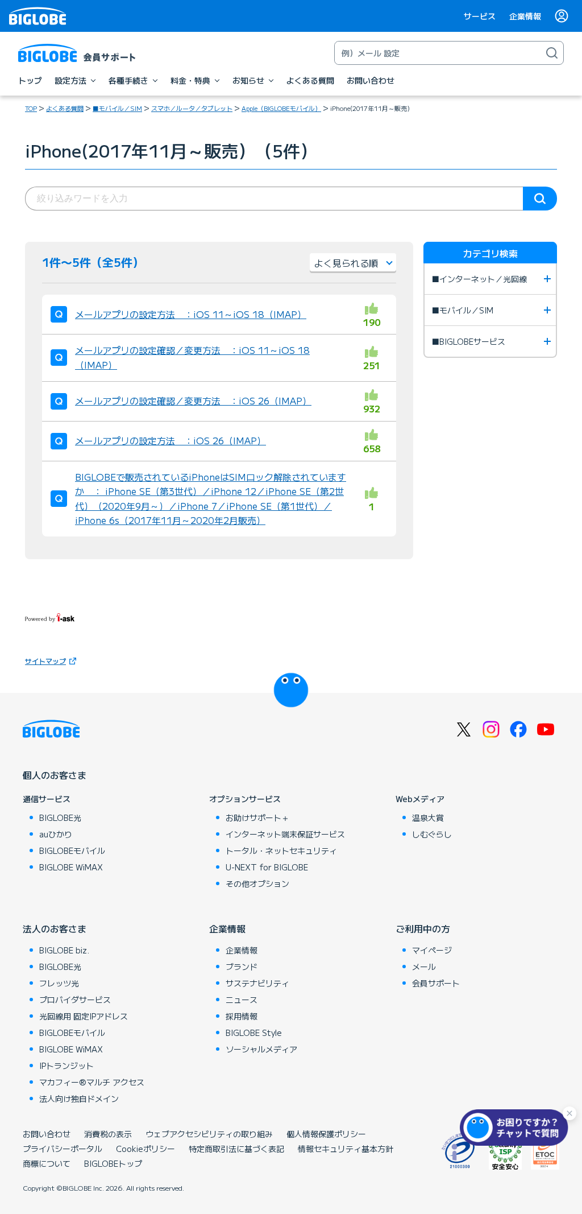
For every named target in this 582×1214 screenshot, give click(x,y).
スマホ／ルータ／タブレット (191, 108)
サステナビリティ (257, 983)
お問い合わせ (46, 1134)
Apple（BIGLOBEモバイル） (281, 108)
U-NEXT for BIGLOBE (267, 867)
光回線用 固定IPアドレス (83, 1016)
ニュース (241, 999)
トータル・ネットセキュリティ (281, 850)
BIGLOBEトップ (113, 1163)
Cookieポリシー (145, 1149)
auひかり (55, 834)
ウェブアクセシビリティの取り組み (209, 1134)
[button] (516, 1127)
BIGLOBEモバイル (72, 850)
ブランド (241, 966)
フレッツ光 (59, 983)
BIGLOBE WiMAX (71, 867)
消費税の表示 (108, 1134)
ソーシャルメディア (261, 1049)
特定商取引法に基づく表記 (236, 1149)
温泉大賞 (428, 817)
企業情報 (525, 16)
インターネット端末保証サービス (285, 834)
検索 (540, 198)
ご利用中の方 (423, 928)
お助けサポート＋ (257, 817)
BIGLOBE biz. (64, 950)
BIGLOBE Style (254, 1032)
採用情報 (241, 1016)
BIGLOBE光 (60, 817)
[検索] (552, 53)
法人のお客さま (54, 928)
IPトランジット (66, 1065)
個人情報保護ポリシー (326, 1134)
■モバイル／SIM (117, 108)
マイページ (432, 950)
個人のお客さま (54, 775)
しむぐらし (432, 834)
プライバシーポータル (62, 1149)
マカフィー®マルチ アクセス (91, 1082)
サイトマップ (45, 661)
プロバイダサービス (75, 999)
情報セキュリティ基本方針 (345, 1149)
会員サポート (436, 983)
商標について (46, 1163)
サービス (480, 16)
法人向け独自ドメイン (79, 1098)
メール (424, 966)
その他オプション (257, 883)
